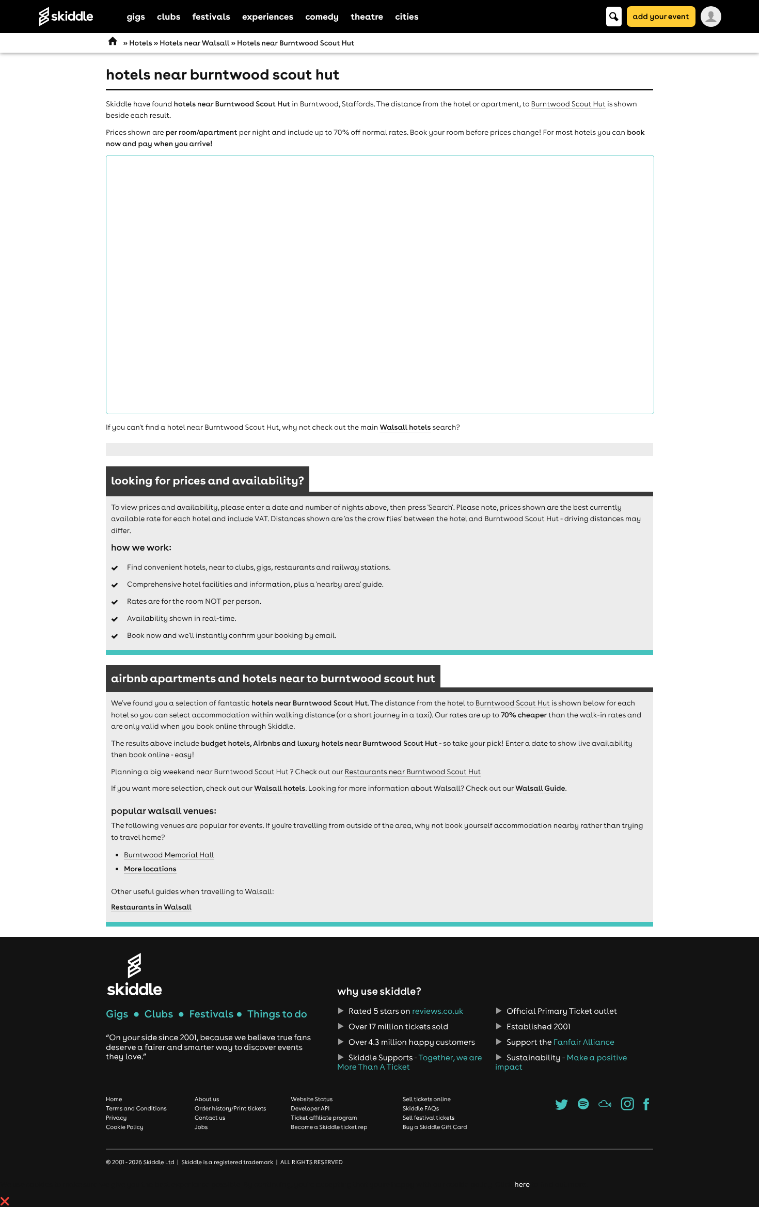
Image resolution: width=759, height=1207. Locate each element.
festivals (211, 16)
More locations (150, 868)
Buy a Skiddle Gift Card (435, 1127)
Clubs (159, 1014)
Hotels (140, 43)
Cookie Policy (125, 1127)
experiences (267, 16)
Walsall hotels (405, 427)
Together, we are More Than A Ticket (409, 1062)
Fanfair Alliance (584, 1042)
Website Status (312, 1099)
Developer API (310, 1108)
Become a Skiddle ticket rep (329, 1127)
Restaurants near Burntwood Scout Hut (413, 771)
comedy (322, 16)
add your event (661, 16)
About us (207, 1099)
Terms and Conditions (136, 1108)
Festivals (211, 1014)
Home (114, 1099)
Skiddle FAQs (421, 1108)
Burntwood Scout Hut (568, 103)
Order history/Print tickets (230, 1108)
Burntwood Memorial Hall (169, 854)
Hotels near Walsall (194, 43)
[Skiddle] (134, 973)
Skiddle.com (79, 16)
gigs (136, 16)
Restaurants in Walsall (151, 907)
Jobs (201, 1127)
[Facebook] (646, 1107)
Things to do (277, 1014)
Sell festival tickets (428, 1117)
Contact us (210, 1117)
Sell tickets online (427, 1099)
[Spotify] (583, 1107)
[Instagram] (627, 1107)
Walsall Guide (540, 788)
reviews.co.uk (437, 1011)
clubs (168, 16)
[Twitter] (561, 1107)
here (521, 1184)
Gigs (117, 1014)
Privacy (116, 1117)
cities (406, 16)
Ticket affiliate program (324, 1117)
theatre (367, 16)
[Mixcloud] (604, 1107)
